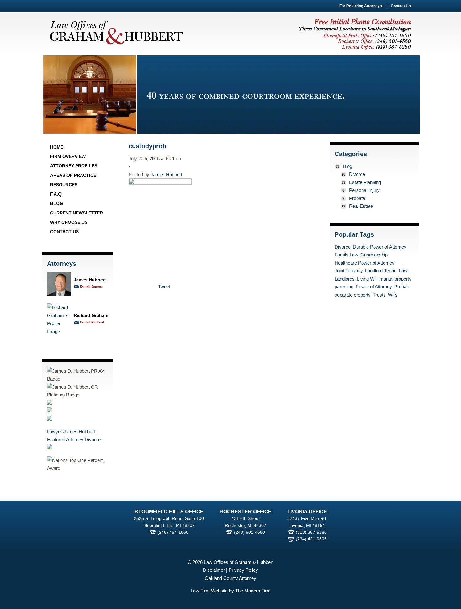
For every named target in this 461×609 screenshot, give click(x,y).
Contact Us (401, 6)
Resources (63, 184)
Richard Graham (91, 315)
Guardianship (374, 254)
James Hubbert (90, 279)
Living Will (367, 278)
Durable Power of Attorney (379, 246)
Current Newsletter (76, 212)
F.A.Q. (56, 194)
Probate (357, 198)
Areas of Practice (73, 175)
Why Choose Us (68, 222)
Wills (393, 294)
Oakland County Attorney (230, 578)
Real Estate (361, 206)
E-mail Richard (92, 322)
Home (56, 147)
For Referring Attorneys (360, 6)
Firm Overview (68, 156)
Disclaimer (214, 570)
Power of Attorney (374, 286)
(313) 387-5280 (311, 532)
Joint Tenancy (349, 270)
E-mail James (91, 286)
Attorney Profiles (73, 165)
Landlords (345, 278)
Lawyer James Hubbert (71, 431)
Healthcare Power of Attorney (365, 262)
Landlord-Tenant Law (386, 270)
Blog (56, 203)
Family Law (346, 254)
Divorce (357, 174)
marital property (395, 278)
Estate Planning (365, 182)
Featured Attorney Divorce (74, 439)
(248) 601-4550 (249, 532)
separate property (353, 294)
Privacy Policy (243, 570)
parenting (344, 286)
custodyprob (147, 146)
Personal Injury (364, 190)
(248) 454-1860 (172, 532)
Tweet (164, 286)
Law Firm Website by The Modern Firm (231, 590)
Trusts (379, 294)
